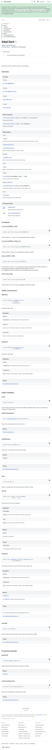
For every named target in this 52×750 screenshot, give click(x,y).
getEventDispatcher (8, 148)
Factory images (5, 733)
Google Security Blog (22, 731)
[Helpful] (47, 20)
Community (12, 743)
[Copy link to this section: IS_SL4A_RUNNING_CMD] (18, 226)
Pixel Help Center (38, 727)
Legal (17, 743)
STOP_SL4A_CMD (7, 107)
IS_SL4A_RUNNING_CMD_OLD (9, 91)
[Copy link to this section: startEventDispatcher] (16, 681)
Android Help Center (39, 725)
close (4, 138)
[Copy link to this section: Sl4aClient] (9, 295)
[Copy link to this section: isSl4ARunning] (11, 439)
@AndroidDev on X (22, 727)
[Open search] (32, 1)
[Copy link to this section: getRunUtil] (9, 655)
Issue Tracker (38, 735)
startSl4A (5, 195)
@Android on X (21, 725)
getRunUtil (11, 207)
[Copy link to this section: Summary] (10, 72)
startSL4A (5, 185)
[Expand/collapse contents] (9, 24)
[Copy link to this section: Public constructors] (18, 291)
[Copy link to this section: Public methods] (15, 393)
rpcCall (5, 176)
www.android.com (39, 729)
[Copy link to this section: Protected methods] (18, 651)
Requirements (5, 727)
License (21, 743)
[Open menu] (2, 1)
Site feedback (32, 743)
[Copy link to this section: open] (6, 476)
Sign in (48, 1)
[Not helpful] (49, 20)
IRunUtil (4, 208)
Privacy (25, 743)
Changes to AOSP (8, 13)
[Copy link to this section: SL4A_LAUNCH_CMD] (16, 256)
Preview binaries (5, 731)
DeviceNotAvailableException (10, 383)
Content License (39, 714)
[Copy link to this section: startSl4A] (8, 623)
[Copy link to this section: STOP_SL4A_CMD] (14, 274)
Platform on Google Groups (24, 733)
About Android (5, 743)
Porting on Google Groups (24, 738)
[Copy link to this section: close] (6, 397)
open (4, 167)
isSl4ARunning (6, 157)
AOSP (3, 19)
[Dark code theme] (49, 230)
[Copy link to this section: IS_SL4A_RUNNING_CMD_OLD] (22, 241)
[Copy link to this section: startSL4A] (9, 554)
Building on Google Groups (24, 735)
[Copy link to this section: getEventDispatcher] (15, 413)
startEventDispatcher (14, 213)
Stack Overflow (38, 733)
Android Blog (21, 729)
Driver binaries (5, 735)
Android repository (6, 725)
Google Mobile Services (40, 731)
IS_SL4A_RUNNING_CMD (8, 83)
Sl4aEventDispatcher (8, 144)
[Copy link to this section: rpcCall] (7, 491)
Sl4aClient (6, 117)
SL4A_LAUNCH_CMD (7, 99)
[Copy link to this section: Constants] (11, 222)
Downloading (4, 729)
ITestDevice (12, 117)
